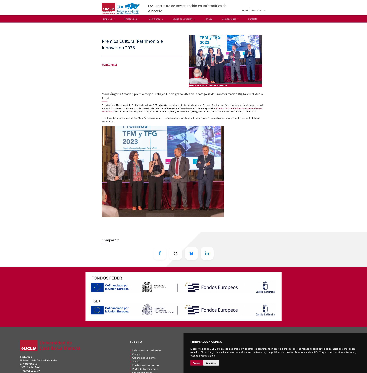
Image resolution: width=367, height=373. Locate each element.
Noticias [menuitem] (208, 19)
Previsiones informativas (145, 365)
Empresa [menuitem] (107, 19)
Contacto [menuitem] (252, 19)
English (245, 10)
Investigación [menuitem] (130, 19)
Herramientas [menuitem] (257, 10)
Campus (136, 354)
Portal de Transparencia (145, 369)
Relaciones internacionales (146, 350)
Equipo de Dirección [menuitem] (183, 19)
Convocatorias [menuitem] (229, 19)
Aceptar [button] (196, 363)
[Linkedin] (207, 253)
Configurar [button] (211, 363)
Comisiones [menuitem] (155, 19)
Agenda (136, 361)
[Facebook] (159, 253)
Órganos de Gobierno (144, 357)
